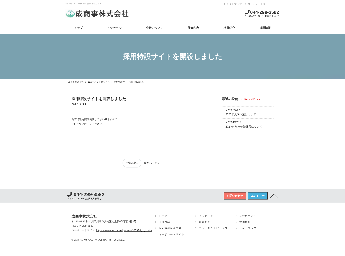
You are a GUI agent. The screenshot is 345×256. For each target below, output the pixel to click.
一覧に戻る (132, 162)
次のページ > (151, 163)
